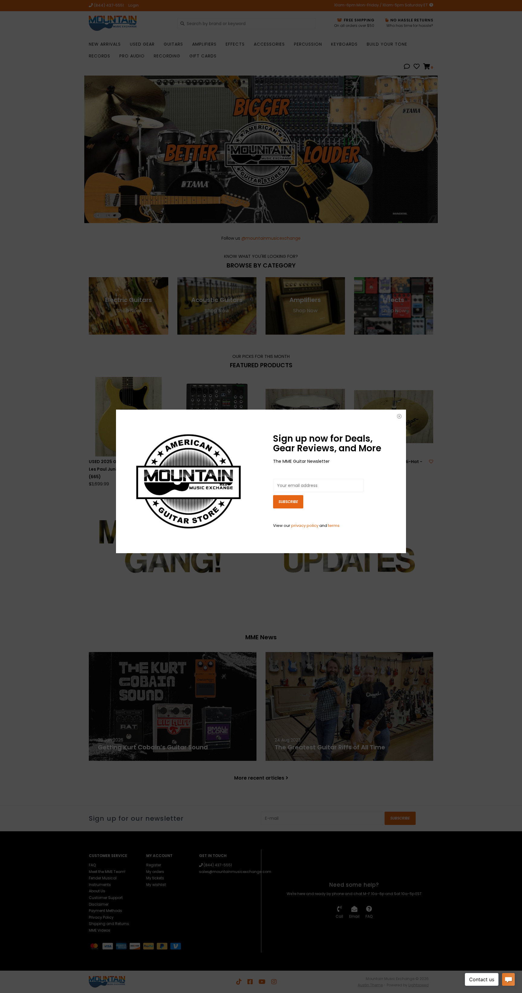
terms (334, 525)
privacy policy (304, 525)
